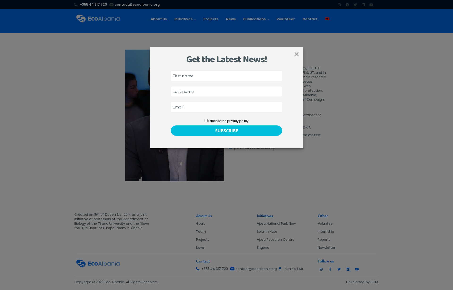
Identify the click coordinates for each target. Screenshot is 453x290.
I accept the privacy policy (228, 121)
